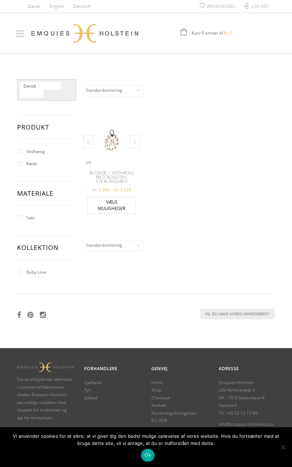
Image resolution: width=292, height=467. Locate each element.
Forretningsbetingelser (174, 413)
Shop (156, 390)
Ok (148, 455)
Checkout (160, 398)
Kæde (31, 164)
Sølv (30, 218)
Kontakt (158, 405)
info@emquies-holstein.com (246, 424)
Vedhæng (35, 151)
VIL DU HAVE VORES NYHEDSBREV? (237, 313)
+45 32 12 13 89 (241, 413)
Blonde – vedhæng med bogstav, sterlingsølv (111, 177)
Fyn (87, 390)
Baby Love (36, 272)
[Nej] (283, 447)
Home (157, 382)
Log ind (259, 6)
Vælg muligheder (111, 205)
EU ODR (159, 421)
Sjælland (92, 382)
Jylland (90, 398)
